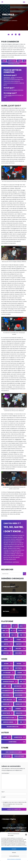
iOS (13, 626)
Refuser (14, 852)
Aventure (6, 668)
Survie (21, 717)
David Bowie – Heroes (9, 77)
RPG (5, 708)
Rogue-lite (19, 704)
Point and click (7, 699)
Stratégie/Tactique (13, 63)
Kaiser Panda (12, 742)
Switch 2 (18, 644)
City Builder (6, 672)
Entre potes (6, 756)
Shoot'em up (6, 713)
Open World (6, 695)
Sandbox (18, 708)
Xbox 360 (18, 648)
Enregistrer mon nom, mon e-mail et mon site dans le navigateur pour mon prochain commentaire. (14, 804)
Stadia (19, 639)
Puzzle (20, 699)
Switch (6, 644)
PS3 (4, 635)
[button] (26, 834)
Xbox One (6, 653)
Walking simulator (12, 726)
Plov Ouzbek (8, 95)
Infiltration (17, 686)
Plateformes (19, 695)
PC (24, 60)
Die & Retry (19, 677)
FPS (21, 681)
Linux (19, 60)
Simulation (19, 713)
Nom (3, 792)
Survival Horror (8, 722)
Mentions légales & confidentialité (14, 859)
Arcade (19, 663)
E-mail (4, 797)
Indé (4, 60)
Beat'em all (18, 668)
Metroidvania (19, 690)
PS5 (21, 635)
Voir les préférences (14, 856)
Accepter (14, 849)
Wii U (5, 648)
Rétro (6, 639)
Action (6, 663)
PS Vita (20, 630)
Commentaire (6, 773)
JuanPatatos (11, 60)
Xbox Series (18, 653)
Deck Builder (6, 677)
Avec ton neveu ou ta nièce (14, 752)
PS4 (13, 635)
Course (19, 672)
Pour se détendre (19, 756)
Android (4, 626)
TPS (21, 722)
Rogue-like (6, 704)
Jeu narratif (6, 690)
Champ (5, 737)
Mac (4, 630)
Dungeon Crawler (8, 681)
